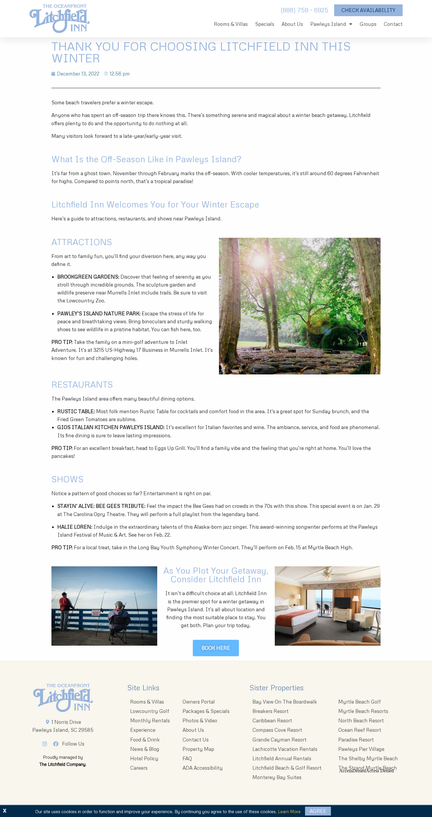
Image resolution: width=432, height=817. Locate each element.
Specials (264, 24)
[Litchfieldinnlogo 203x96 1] (63, 698)
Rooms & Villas (231, 24)
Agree (317, 811)
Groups (368, 24)
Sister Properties (277, 687)
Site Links (143, 687)
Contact (393, 24)
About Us (292, 24)
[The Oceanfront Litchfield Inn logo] (59, 20)
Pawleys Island (328, 24)
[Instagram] (46, 743)
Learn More (289, 811)
